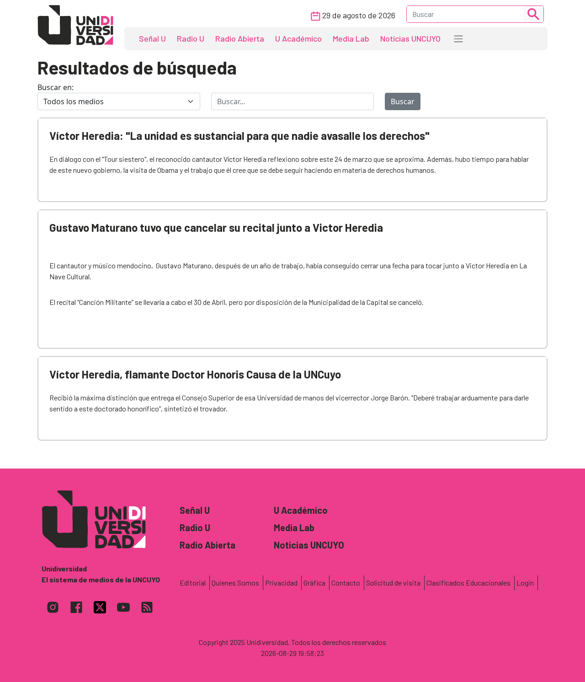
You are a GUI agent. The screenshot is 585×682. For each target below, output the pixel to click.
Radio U (190, 38)
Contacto (345, 582)
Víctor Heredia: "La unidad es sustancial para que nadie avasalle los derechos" (239, 135)
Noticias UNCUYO (410, 38)
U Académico (298, 38)
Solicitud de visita (393, 582)
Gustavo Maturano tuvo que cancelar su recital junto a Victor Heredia (216, 227)
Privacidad (281, 582)
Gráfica (314, 582)
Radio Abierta (239, 38)
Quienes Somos (235, 582)
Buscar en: (55, 87)
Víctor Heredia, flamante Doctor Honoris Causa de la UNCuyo (195, 374)
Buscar (403, 101)
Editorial (193, 582)
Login (525, 582)
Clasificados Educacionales (468, 582)
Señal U (152, 38)
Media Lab (351, 38)
